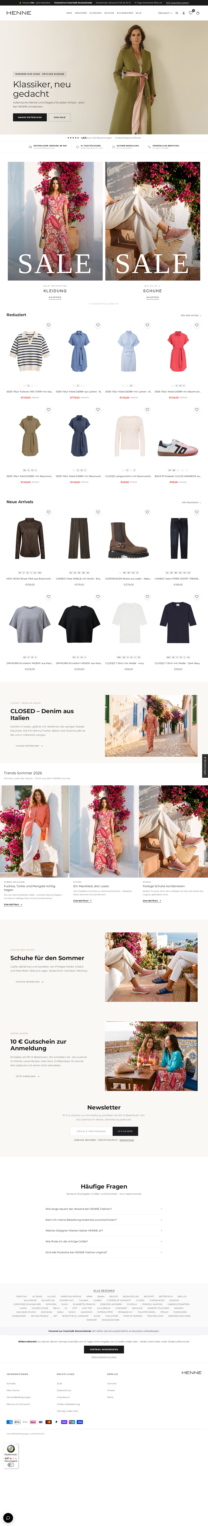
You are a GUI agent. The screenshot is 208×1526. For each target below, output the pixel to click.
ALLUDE (51, 1296)
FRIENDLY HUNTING (152, 1304)
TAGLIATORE (111, 1316)
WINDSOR (91, 1320)
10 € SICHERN (125, 1131)
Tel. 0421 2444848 (160, 148)
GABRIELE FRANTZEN (178, 1304)
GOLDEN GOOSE (40, 1308)
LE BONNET (121, 1308)
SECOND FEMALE (39, 1316)
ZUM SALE (60, 117)
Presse (111, 1390)
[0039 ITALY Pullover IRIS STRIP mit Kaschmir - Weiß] (29, 351)
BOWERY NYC (67, 1300)
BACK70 (114, 1296)
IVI (66, 1308)
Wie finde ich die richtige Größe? (104, 1242)
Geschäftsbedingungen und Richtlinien (25, 1433)
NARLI (60, 1312)
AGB (59, 1383)
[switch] (11, 1465)
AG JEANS (37, 1296)
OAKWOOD (86, 1312)
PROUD (164, 1312)
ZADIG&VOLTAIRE (110, 1320)
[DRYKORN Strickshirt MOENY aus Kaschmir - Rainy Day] (29, 623)
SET (55, 1316)
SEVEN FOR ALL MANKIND (75, 1316)
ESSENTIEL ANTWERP (111, 1304)
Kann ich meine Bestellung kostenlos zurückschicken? (104, 1220)
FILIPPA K (132, 1304)
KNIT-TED (87, 1308)
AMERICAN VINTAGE (71, 1296)
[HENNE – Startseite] (18, 13)
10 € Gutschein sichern (177, 2)
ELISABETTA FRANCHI (84, 1304)
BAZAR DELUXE (131, 1296)
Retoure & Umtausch (18, 1404)
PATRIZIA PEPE (105, 1312)
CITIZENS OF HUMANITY (119, 1300)
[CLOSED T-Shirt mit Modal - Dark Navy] (178, 623)
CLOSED (140, 1300)
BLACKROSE (30, 1300)
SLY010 (97, 1316)
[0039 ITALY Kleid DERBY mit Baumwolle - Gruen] (29, 436)
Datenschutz (127, 1139)
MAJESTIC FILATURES (158, 1308)
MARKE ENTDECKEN (30, 117)
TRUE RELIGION (155, 1316)
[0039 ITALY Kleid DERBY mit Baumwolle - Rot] (178, 351)
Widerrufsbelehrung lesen (104, 1357)
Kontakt (11, 1383)
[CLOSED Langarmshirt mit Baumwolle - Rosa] (128, 436)
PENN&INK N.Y (125, 1312)
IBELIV (56, 1308)
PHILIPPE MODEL (147, 1312)
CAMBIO (97, 1300)
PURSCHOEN (180, 1312)
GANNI (23, 1308)
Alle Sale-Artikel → (191, 315)
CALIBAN (83, 1300)
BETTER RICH (166, 1296)
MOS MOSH (46, 1312)
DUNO (64, 1304)
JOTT (74, 1308)
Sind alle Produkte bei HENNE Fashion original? (104, 1252)
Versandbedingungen (18, 1397)
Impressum (63, 1397)
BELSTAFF (149, 1296)
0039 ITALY (21, 1296)
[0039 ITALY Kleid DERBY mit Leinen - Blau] (128, 351)
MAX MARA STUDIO (26, 1312)
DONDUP (174, 1300)
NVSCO (72, 1312)
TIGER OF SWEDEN (132, 1316)
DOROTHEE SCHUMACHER (27, 1304)
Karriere (111, 1383)
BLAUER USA (48, 1300)
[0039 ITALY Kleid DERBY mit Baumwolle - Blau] (79, 436)
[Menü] (16, 1445)
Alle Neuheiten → (192, 502)
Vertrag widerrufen (104, 1349)
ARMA (89, 1296)
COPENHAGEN (157, 1300)
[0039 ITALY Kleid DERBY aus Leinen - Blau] (79, 351)
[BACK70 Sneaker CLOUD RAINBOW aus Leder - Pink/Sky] (178, 436)
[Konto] (183, 13)
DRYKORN (51, 1304)
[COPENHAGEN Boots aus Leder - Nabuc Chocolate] (128, 539)
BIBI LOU (182, 1296)
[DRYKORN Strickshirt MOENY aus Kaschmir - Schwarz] (79, 623)
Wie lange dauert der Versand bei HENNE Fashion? (104, 1209)
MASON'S (178, 1308)
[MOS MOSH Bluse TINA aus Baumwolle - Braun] (29, 539)
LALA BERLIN (103, 1308)
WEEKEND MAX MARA (179, 1316)
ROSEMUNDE (19, 1316)
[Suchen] (176, 13)
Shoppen (55, 297)
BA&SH (101, 1296)
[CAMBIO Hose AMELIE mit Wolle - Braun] (79, 539)
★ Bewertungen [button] (205, 766)
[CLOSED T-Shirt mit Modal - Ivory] (128, 623)
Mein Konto (13, 1390)
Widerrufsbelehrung (68, 1404)
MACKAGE (137, 1308)
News (110, 1397)
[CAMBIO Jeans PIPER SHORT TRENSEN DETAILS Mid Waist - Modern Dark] (178, 539)
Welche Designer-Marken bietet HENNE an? (104, 1231)
